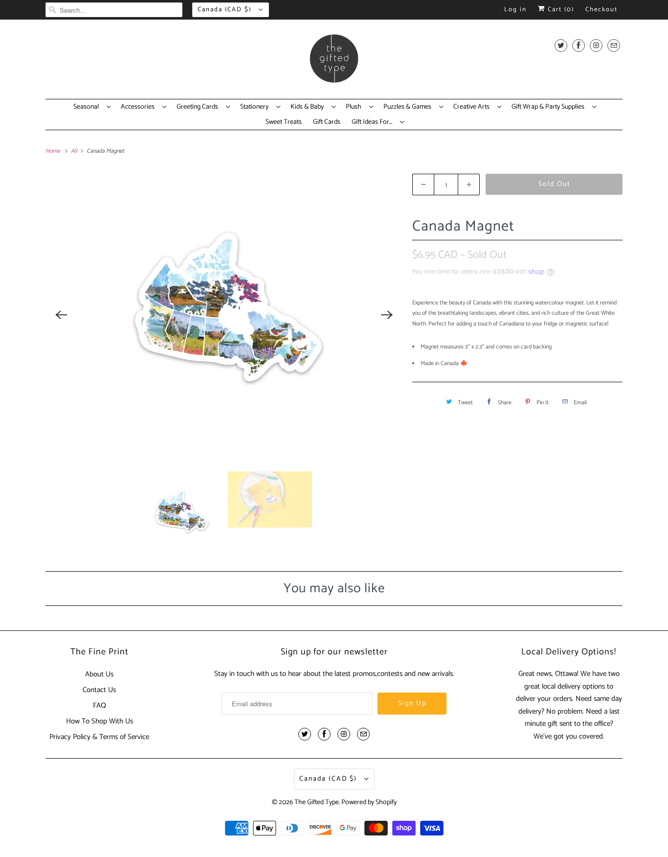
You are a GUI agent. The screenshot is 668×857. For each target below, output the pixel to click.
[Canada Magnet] (224, 315)
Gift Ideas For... (373, 122)
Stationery (255, 107)
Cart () (559, 9)
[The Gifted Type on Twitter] (561, 45)
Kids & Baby (308, 107)
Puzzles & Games (408, 107)
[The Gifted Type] (334, 61)
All (75, 151)
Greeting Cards (199, 107)
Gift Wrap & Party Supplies (549, 107)
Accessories (139, 107)
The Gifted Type (316, 802)
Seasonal (87, 107)
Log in (515, 9)
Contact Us (99, 690)
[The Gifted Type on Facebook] (578, 45)
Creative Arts (472, 107)
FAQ (99, 705)
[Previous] (61, 314)
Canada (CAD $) (226, 9)
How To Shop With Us (99, 721)
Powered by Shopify (369, 802)
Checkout (601, 9)
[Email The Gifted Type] (613, 45)
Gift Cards (326, 122)
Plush (355, 107)
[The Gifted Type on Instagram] (596, 45)
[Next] (387, 314)
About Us (99, 674)
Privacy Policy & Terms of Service (99, 737)
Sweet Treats (284, 122)
